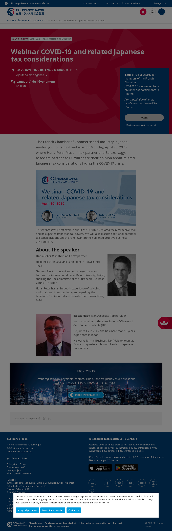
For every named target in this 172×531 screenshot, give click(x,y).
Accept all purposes (27, 510)
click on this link (102, 502)
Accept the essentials (52, 510)
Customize (73, 510)
